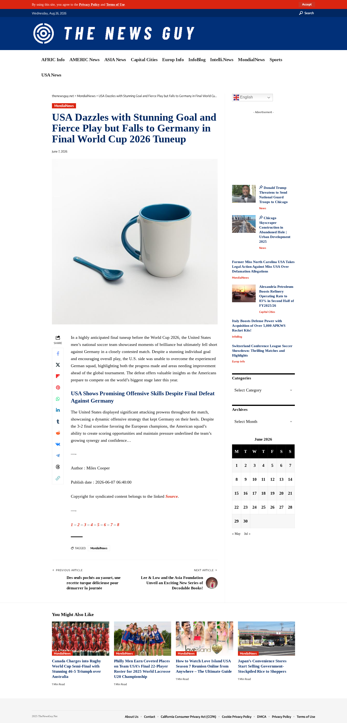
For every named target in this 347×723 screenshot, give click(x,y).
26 (272, 507)
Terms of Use (115, 4)
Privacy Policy (89, 4)
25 (263, 507)
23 (245, 507)
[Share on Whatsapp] (57, 399)
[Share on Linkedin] (57, 410)
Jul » (247, 533)
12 (272, 479)
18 (263, 493)
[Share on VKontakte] (57, 444)
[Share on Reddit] (57, 433)
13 (281, 479)
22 (236, 507)
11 (263, 479)
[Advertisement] (272, 145)
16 (245, 493)
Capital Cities (267, 311)
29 (236, 521)
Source (171, 496)
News (262, 208)
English (246, 97)
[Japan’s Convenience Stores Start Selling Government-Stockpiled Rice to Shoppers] (266, 638)
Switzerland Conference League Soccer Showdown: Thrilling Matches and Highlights (262, 350)
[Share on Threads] (57, 467)
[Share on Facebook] (57, 353)
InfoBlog (237, 336)
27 (281, 507)
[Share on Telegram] (57, 455)
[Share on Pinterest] (57, 387)
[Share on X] (57, 365)
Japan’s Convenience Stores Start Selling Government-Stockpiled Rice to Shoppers (262, 666)
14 (290, 479)
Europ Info (238, 361)
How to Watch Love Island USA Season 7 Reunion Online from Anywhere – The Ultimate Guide (204, 666)
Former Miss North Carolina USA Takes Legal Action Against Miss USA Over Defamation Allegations (263, 266)
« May (236, 533)
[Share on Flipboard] (57, 376)
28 (290, 507)
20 (281, 493)
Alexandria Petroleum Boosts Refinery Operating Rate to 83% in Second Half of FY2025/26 (276, 296)
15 (236, 493)
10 (254, 479)
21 (290, 493)
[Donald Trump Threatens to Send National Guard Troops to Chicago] (244, 194)
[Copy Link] (57, 478)
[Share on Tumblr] (57, 421)
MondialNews (64, 106)
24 (254, 507)
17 (254, 493)
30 (245, 521)
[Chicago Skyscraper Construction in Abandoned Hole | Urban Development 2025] (244, 224)
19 (272, 493)
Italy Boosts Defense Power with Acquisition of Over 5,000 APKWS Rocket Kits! (258, 325)
